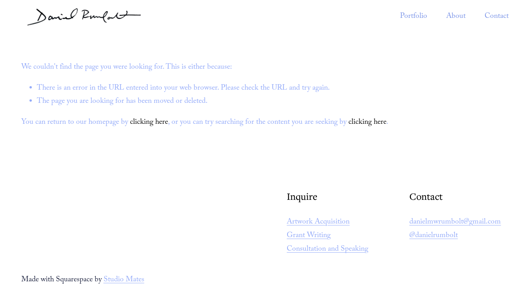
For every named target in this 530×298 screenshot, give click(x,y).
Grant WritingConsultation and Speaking (327, 243)
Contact (497, 16)
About (456, 16)
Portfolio (413, 16)
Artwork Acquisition (318, 222)
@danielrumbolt (433, 236)
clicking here (149, 122)
